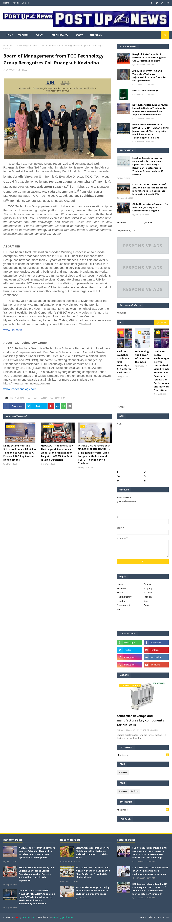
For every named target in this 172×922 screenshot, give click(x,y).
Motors (120, 592)
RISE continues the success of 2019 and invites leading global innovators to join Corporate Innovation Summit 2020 (149, 189)
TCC (28, 397)
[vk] (156, 657)
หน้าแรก (7, 45)
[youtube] (156, 664)
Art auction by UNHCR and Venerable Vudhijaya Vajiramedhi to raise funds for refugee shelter (149, 75)
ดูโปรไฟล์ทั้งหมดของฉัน (126, 501)
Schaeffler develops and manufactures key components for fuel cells (140, 720)
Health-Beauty (124, 596)
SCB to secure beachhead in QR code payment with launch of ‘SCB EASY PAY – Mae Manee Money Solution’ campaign (149, 852)
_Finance (148, 222)
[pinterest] (156, 650)
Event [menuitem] (39, 35)
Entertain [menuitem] (96, 35)
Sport (146, 600)
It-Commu (19, 397)
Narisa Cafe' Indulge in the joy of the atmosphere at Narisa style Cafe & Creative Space (92, 890)
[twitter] (157, 3)
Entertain (121, 600)
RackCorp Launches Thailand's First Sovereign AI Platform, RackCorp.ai (124, 362)
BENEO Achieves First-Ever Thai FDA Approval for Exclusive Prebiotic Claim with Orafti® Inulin (93, 852)
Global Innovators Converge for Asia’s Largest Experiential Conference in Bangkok (150, 207)
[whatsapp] (167, 3)
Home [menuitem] (9, 35)
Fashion (148, 596)
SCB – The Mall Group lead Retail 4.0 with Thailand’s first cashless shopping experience (150, 871)
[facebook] (151, 3)
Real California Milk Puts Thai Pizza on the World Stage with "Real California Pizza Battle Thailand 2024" (93, 872)
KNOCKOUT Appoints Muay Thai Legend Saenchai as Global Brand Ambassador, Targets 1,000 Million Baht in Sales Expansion (57, 452)
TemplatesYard (29, 917)
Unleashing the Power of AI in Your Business (142, 357)
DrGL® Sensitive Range (145, 90)
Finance (148, 584)
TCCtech (43, 397)
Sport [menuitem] (79, 35)
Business (121, 222)
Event (146, 605)
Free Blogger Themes (62, 917)
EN (11, 397)
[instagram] (162, 3)
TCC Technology (20, 45)
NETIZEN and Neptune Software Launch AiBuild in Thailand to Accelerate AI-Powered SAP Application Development (19, 452)
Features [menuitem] (23, 35)
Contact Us (163, 917)
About (15, 2)
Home (6, 2)
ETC (119, 609)
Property (148, 588)
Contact (25, 2)
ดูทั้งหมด (161, 322)
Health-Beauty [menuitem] (59, 35)
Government (123, 605)
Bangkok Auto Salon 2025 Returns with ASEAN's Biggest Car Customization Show (149, 57)
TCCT (34, 397)
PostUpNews (124, 497)
